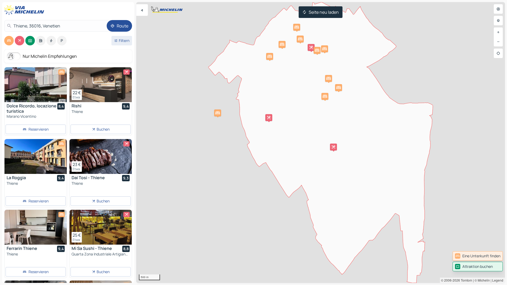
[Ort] (498, 53)
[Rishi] (100, 84)
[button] (217, 113)
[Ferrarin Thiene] (35, 227)
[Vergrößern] (498, 32)
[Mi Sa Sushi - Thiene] (100, 227)
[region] (320, 142)
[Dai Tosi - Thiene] (100, 156)
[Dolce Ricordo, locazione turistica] (35, 84)
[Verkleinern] (498, 41)
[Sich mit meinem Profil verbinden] (498, 9)
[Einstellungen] (498, 20)
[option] (9, 40)
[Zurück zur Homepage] (25, 10)
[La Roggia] (35, 156)
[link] (478, 256)
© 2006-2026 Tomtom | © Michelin (465, 280)
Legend (497, 280)
